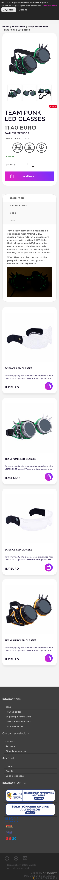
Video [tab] (13, 213)
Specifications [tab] (18, 205)
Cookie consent (15, 775)
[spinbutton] (27, 164)
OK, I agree (9, 9)
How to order (13, 711)
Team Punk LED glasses (20, 458)
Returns (10, 746)
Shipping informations (18, 716)
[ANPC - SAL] (30, 796)
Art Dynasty (50, 872)
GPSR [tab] (12, 220)
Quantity (10, 164)
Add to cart (29, 176)
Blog (8, 707)
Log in (9, 766)
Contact (10, 741)
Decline (23, 9)
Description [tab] (17, 198)
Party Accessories (38, 26)
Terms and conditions (18, 721)
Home (5, 26)
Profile (9, 771)
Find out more (50, 6)
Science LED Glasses (18, 368)
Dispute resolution (16, 751)
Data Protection (15, 726)
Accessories (18, 26)
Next (50, 95)
